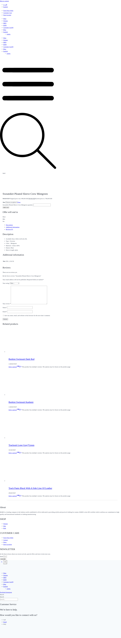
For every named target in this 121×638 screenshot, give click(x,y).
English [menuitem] (5, 7)
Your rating (6, 283)
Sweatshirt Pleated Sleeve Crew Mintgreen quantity (18, 205)
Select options (13, 367)
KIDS (5, 25)
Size (4, 202)
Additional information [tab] (12, 227)
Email (5, 311)
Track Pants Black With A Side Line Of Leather (30, 488)
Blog (4, 30)
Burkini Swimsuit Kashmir (21, 402)
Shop (4, 18)
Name (5, 307)
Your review (7, 304)
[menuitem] (5, 5)
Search (2, 594)
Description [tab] (9, 225)
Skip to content (4, 1)
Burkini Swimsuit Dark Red (21, 359)
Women (5, 21)
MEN (4, 23)
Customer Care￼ (8, 27)
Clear (18, 202)
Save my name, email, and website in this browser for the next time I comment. (27, 315)
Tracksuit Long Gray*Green (21, 445)
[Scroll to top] (1, 562)
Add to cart (6, 207)
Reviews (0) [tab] (9, 229)
